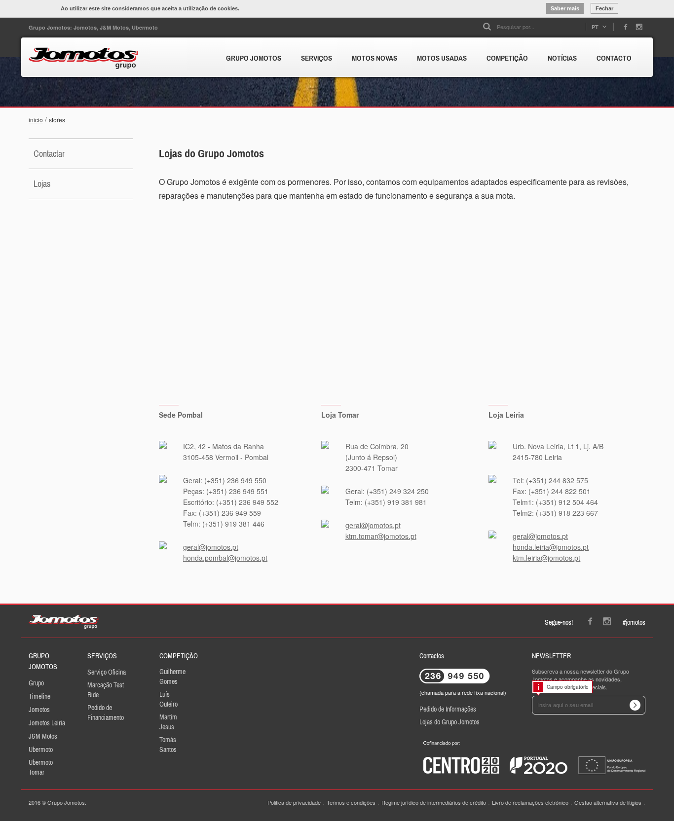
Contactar (49, 153)
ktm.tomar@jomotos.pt (380, 536)
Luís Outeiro (168, 699)
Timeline (39, 696)
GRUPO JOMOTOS (253, 58)
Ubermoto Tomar (41, 767)
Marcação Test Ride (105, 690)
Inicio (36, 119)
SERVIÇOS (316, 58)
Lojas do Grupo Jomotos (449, 722)
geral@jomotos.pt (210, 547)
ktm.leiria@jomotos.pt (546, 558)
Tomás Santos (168, 744)
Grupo (36, 683)
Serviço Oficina (106, 672)
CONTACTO (614, 58)
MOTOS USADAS (442, 58)
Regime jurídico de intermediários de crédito (433, 802)
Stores (57, 119)
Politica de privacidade (294, 802)
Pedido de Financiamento (105, 712)
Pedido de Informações (447, 709)
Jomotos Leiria (47, 723)
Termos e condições (351, 802)
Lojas (42, 183)
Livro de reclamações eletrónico (530, 802)
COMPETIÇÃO (507, 58)
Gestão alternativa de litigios (607, 802)
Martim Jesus (168, 722)
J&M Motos (43, 736)
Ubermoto (41, 749)
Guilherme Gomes (172, 676)
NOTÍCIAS (562, 58)
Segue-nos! (559, 622)
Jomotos (39, 710)
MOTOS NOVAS (374, 58)
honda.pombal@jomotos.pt (225, 558)
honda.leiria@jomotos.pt (551, 547)
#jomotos (634, 622)
